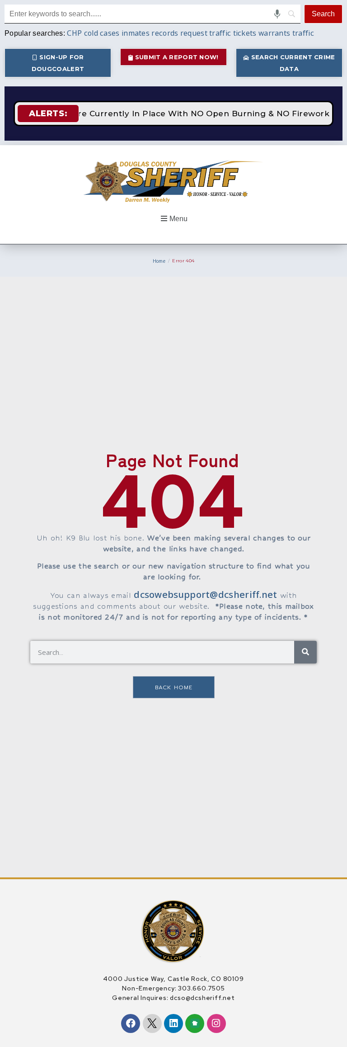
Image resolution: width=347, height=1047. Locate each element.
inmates (136, 33)
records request (179, 33)
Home (159, 261)
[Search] (305, 652)
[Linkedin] (173, 1023)
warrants (274, 33)
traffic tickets (233, 33)
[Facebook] (130, 1023)
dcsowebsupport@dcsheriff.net (205, 594)
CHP (74, 33)
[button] (173, 219)
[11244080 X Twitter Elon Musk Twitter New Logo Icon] (152, 1023)
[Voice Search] (277, 14)
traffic (303, 33)
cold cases (102, 33)
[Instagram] (216, 1023)
